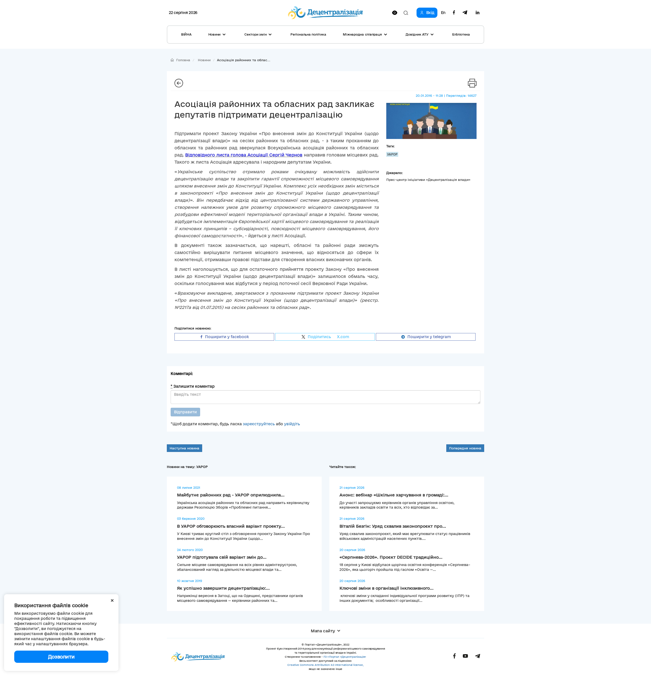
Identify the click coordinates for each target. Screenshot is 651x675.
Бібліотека (461, 34)
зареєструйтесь (259, 424)
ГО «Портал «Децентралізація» (344, 656)
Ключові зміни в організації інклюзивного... (386, 588)
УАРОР (392, 154)
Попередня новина (465, 448)
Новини (204, 60)
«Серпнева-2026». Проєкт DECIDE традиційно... (390, 557)
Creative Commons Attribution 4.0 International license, (325, 664)
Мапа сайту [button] (323, 631)
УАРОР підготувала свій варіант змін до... (222, 557)
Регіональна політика (308, 34)
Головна (183, 60)
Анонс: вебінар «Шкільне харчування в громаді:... (393, 495)
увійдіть (292, 424)
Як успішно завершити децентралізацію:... (223, 588)
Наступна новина (184, 448)
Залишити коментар (193, 386)
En (443, 13)
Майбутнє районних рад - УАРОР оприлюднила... (231, 495)
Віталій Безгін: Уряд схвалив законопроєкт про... (392, 526)
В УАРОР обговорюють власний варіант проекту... (231, 526)
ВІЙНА (186, 34)
